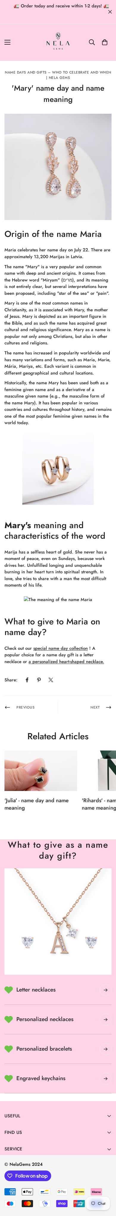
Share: (11, 680)
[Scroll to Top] (105, 1185)
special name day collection (60, 648)
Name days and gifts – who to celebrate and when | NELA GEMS (58, 75)
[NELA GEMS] (58, 42)
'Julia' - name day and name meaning (36, 804)
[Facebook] (27, 680)
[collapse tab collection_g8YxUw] (106, 990)
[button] (105, 42)
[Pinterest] (39, 680)
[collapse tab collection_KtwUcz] (106, 1049)
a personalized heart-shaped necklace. (66, 661)
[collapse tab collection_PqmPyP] (106, 1079)
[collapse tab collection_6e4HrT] (106, 1019)
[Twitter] (50, 680)
